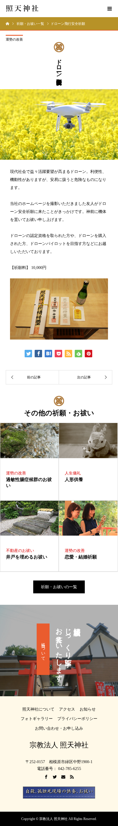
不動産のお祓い (20, 550)
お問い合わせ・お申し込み (59, 728)
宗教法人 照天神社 (59, 745)
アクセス (67, 709)
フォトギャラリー (37, 719)
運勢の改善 (14, 39)
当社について (43, 649)
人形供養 (76, 479)
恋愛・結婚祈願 (83, 556)
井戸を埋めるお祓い (29, 556)
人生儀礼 (73, 473)
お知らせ (88, 709)
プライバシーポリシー (77, 719)
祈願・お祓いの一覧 (59, 587)
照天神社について (38, 709)
